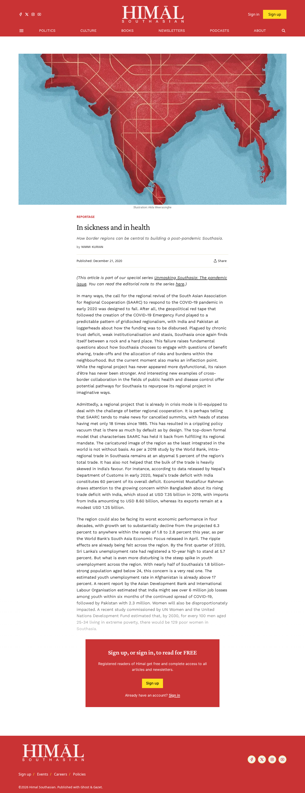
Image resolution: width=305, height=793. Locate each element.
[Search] (283, 30)
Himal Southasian (42, 787)
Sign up (152, 683)
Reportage (86, 217)
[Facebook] (21, 14)
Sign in (174, 695)
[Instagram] (33, 14)
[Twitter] (27, 14)
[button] (25, 774)
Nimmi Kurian (92, 247)
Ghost (85, 787)
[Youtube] (39, 14)
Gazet (97, 787)
